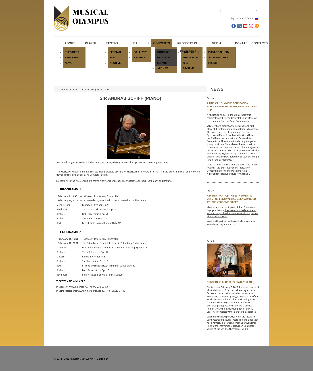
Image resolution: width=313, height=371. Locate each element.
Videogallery (218, 57)
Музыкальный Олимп (243, 18)
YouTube (245, 26)
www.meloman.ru (78, 286)
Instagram (251, 26)
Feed (257, 26)
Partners (71, 57)
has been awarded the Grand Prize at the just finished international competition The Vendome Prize (232, 213)
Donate (241, 43)
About (69, 43)
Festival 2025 (116, 55)
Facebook (233, 26)
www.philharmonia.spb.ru (90, 290)
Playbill (92, 43)
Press (212, 62)
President (72, 52)
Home (64, 89)
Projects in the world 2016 (191, 57)
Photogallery (218, 52)
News (68, 62)
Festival (113, 43)
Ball (137, 43)
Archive (115, 62)
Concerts (161, 43)
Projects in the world (187, 44)
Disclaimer (102, 358)
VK (239, 26)
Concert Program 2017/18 (163, 57)
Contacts (259, 43)
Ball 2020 (140, 52)
